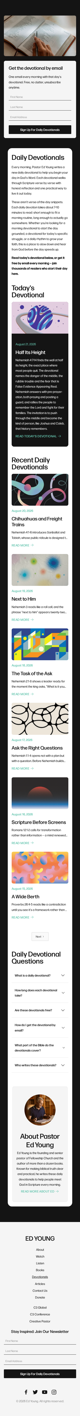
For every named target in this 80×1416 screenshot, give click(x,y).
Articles (40, 1284)
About (40, 1249)
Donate (40, 1297)
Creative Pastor (40, 1321)
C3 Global (40, 1307)
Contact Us (40, 1290)
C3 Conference (40, 1314)
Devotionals (40, 1277)
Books (40, 1270)
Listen (40, 1263)
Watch (40, 1256)
